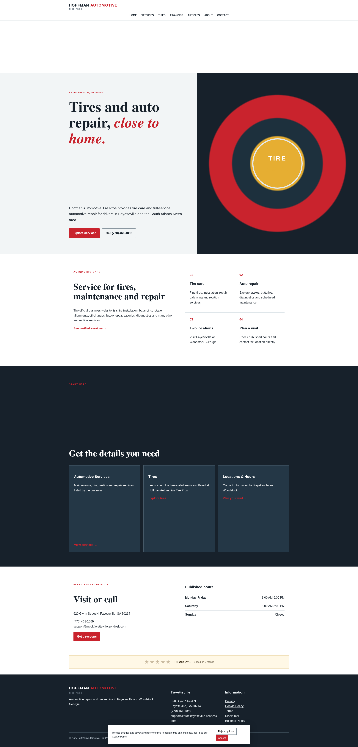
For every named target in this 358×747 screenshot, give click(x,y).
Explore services (84, 233)
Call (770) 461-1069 (119, 233)
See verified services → (89, 328)
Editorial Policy (235, 720)
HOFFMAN (93, 6)
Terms (229, 711)
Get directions (87, 636)
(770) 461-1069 (83, 621)
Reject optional (226, 731)
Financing (176, 15)
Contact (223, 15)
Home (133, 15)
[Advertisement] (112, 47)
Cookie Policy (234, 706)
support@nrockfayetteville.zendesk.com (99, 626)
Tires (162, 15)
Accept (222, 738)
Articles (194, 15)
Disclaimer (232, 716)
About (208, 15)
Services (147, 15)
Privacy (230, 701)
